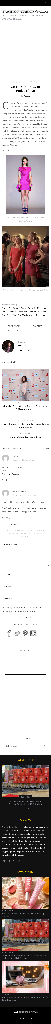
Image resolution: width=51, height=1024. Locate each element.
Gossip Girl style (28, 308)
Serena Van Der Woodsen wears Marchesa (26, 315)
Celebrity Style (15, 82)
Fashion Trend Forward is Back (25, 435)
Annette (27, 95)
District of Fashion (10, 474)
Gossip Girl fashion (11, 308)
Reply (8, 480)
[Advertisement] (25, 51)
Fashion (25, 82)
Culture (5, 994)
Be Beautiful (25, 796)
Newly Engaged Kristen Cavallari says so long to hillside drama (25, 424)
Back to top (23, 1019)
